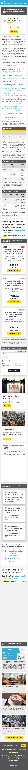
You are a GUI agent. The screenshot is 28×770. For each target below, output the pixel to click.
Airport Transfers (22, 749)
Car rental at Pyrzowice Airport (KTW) (12, 103)
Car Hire (14, 749)
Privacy (12, 752)
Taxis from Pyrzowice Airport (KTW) (12, 110)
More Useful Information (14, 737)
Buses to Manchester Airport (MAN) (12, 90)
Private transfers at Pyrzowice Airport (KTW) (14, 106)
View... (4, 670)
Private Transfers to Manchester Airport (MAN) (14, 88)
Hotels (10, 751)
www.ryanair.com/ (6, 150)
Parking (5, 751)
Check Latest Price (14, 270)
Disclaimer (23, 751)
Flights (9, 749)
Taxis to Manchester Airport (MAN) (11, 93)
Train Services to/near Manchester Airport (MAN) (15, 95)
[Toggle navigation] (25, 2)
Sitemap (17, 752)
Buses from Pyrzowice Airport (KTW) (12, 108)
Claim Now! (7, 405)
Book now (14, 31)
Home (4, 749)
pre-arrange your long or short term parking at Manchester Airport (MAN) (12, 71)
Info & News (16, 751)
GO (23, 746)
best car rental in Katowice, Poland (13, 577)
